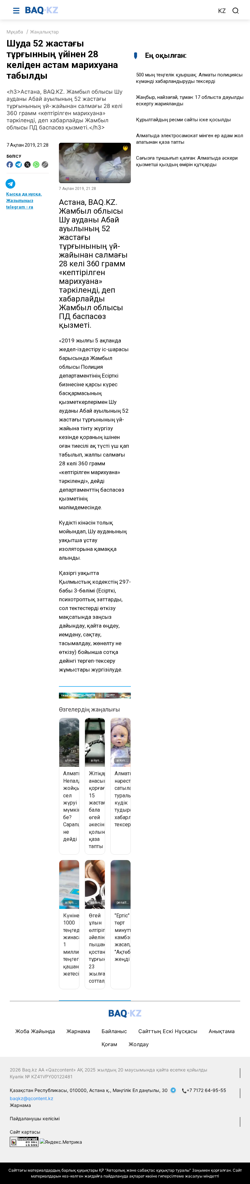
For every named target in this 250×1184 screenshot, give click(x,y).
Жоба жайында (35, 1031)
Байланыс (114, 1031)
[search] (236, 10)
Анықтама (222, 1031)
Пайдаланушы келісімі (35, 1118)
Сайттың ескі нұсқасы (167, 1031)
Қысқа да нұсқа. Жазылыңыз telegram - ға (24, 200)
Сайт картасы (25, 1132)
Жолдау (139, 1044)
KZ (222, 11)
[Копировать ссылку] (45, 164)
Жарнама (78, 1031)
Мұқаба (15, 31)
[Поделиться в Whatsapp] (36, 164)
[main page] (118, 10)
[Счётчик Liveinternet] (24, 1141)
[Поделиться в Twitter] (27, 164)
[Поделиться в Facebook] (10, 164)
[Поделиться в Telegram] (18, 164)
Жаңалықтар (44, 31)
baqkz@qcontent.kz (31, 1098)
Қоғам (109, 1044)
